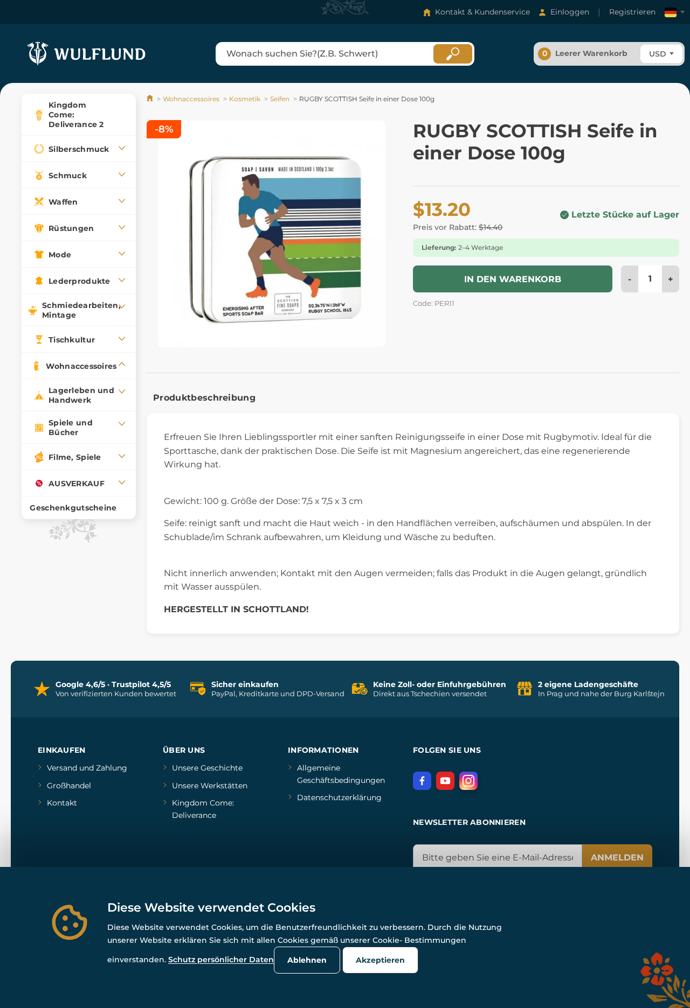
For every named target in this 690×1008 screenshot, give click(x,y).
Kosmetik (244, 99)
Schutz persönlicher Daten (221, 959)
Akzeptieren (380, 960)
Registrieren (632, 12)
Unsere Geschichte (207, 768)
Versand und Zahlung (87, 768)
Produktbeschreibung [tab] (204, 398)
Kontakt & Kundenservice (482, 12)
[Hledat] (452, 54)
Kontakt (62, 803)
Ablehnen (307, 960)
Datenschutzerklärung (339, 797)
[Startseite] (151, 99)
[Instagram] (468, 781)
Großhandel (69, 785)
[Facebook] (422, 781)
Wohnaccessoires (191, 99)
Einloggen (569, 12)
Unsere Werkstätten (209, 785)
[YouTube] (445, 781)
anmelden (617, 857)
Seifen (279, 99)
